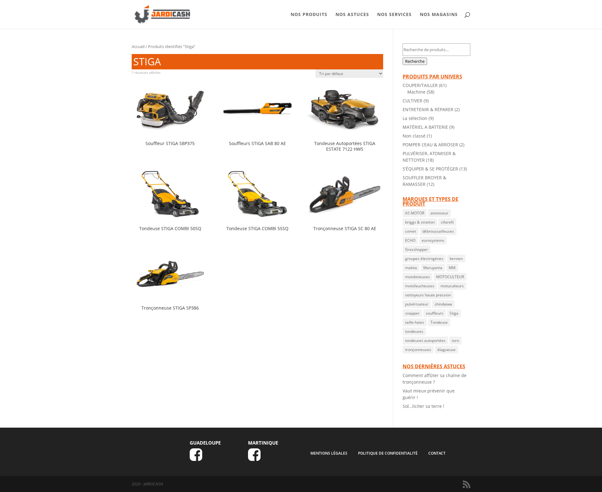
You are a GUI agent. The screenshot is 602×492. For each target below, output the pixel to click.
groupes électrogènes (424, 258)
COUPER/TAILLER (420, 85)
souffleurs (434, 313)
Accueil (138, 46)
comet (410, 231)
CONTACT (437, 453)
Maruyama (432, 267)
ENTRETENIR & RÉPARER (428, 109)
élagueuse (446, 349)
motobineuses (417, 276)
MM (452, 267)
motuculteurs (452, 286)
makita (411, 267)
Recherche (415, 61)
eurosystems (433, 240)
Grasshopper (416, 249)
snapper (412, 313)
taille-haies (414, 322)
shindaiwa (443, 304)
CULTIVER (412, 101)
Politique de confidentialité (388, 453)
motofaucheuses (419, 286)
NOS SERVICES (394, 14)
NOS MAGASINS (439, 14)
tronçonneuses (418, 349)
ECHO (410, 240)
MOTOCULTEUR (450, 276)
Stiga (454, 313)
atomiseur (439, 213)
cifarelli (447, 222)
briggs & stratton (420, 222)
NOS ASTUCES (352, 14)
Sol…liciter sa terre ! (423, 406)
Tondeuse (439, 322)
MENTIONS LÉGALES (328, 453)
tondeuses (414, 331)
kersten (456, 258)
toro (455, 340)
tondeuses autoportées (425, 340)
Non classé (414, 136)
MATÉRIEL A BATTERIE (425, 127)
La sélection (415, 118)
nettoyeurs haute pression (428, 295)
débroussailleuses (438, 231)
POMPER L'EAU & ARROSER (430, 145)
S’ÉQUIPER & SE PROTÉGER (430, 169)
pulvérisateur (416, 304)
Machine (416, 92)
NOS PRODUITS (309, 14)
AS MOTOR (414, 213)
